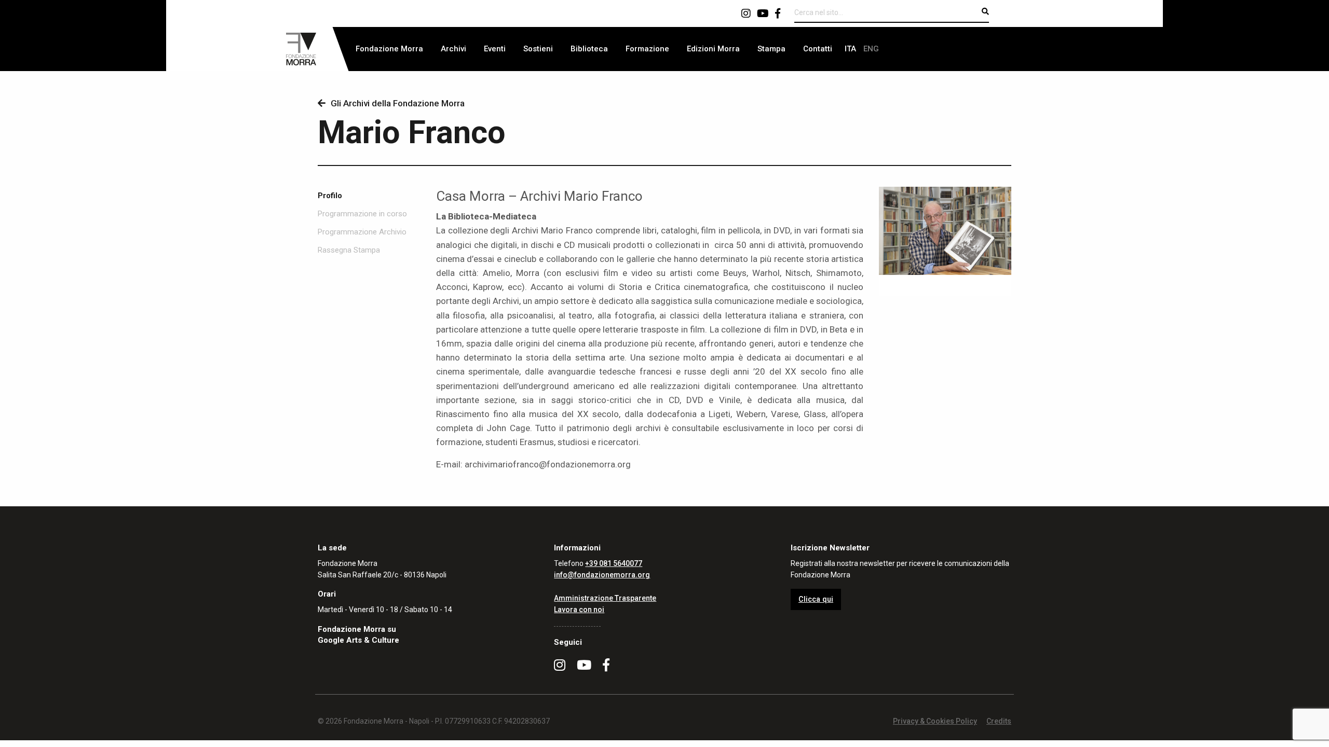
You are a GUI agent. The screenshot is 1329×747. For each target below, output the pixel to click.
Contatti (817, 48)
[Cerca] (985, 11)
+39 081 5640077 (613, 563)
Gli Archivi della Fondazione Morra (398, 103)
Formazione (647, 48)
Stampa (771, 48)
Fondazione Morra (389, 48)
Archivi (453, 48)
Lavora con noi (579, 609)
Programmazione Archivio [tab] (362, 232)
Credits (998, 721)
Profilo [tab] (330, 196)
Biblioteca (589, 48)
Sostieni (538, 48)
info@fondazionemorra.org (602, 575)
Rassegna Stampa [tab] (349, 250)
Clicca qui (815, 599)
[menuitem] (389, 49)
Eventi (495, 48)
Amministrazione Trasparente (605, 598)
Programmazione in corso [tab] (362, 214)
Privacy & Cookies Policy (935, 721)
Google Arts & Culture (358, 640)
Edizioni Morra (713, 48)
